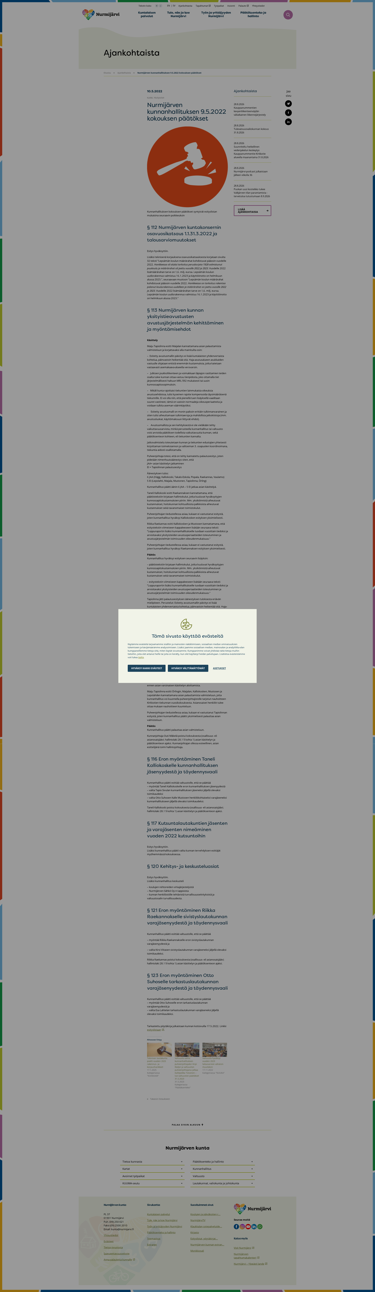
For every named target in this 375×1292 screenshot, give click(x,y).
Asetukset (219, 668)
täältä (141, 657)
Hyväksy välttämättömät (188, 668)
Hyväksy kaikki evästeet (146, 668)
